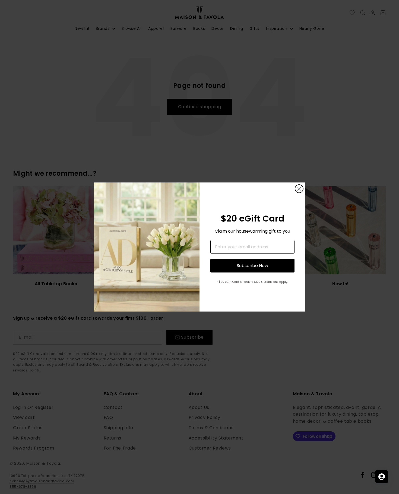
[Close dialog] (299, 189)
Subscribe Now (252, 265)
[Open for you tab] (381, 476)
